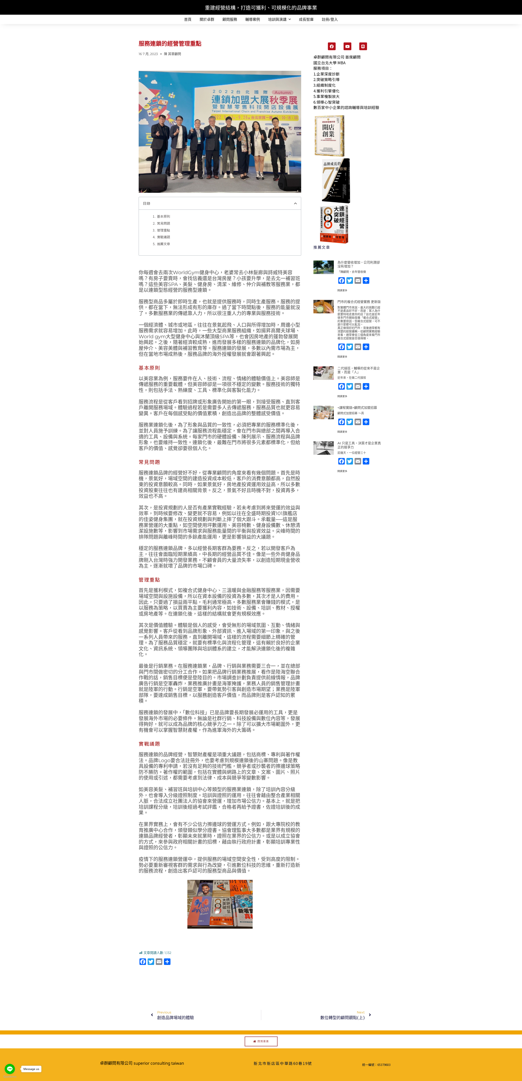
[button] (295, 203)
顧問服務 (229, 19)
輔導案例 (252, 19)
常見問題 (163, 223)
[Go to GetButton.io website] (9, 1076)
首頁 (187, 19)
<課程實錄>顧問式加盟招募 (357, 408)
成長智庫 (306, 19)
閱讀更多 (342, 290)
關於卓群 (207, 19)
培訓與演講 (277, 19)
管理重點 (163, 230)
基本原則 (163, 216)
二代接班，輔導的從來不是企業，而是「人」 (358, 370)
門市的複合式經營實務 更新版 (359, 302)
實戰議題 (163, 236)
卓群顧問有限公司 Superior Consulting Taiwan (142, 1063)
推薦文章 (163, 243)
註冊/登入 (330, 19)
